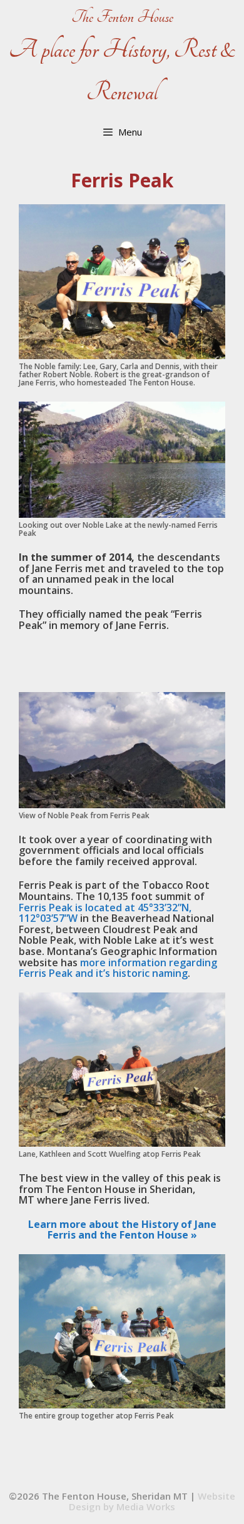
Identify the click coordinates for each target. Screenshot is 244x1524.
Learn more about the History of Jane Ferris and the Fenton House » (122, 1229)
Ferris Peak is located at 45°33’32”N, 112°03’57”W (105, 913)
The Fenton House (122, 17)
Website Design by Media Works (152, 1501)
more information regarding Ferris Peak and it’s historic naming (118, 968)
